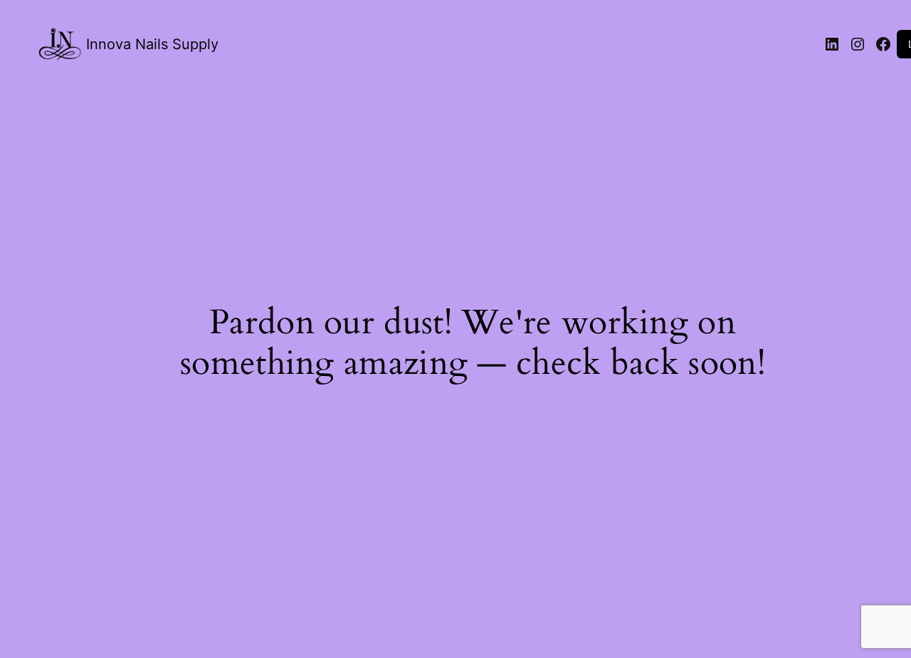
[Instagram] (857, 44)
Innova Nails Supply (152, 44)
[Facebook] (883, 44)
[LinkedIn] (832, 44)
